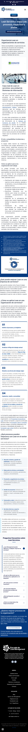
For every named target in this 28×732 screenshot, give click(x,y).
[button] (25, 9)
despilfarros (5, 359)
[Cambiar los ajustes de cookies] (2, 729)
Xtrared (14, 727)
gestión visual (5, 379)
